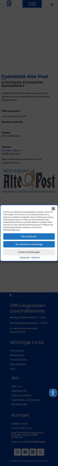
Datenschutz (25, 257)
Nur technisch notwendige (29, 244)
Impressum (35, 257)
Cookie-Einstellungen (29, 252)
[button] (53, 208)
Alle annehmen (29, 236)
